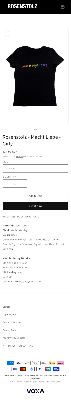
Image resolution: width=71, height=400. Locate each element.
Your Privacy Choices (14, 337)
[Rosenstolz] (22, 7)
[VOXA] (35, 391)
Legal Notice (9, 314)
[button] (63, 7)
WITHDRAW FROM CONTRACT (18, 345)
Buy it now (35, 205)
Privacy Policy (10, 330)
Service (6, 306)
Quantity (9, 176)
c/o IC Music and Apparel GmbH (47, 381)
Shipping (19, 156)
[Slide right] (43, 130)
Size (6, 161)
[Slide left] (28, 130)
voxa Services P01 (25, 381)
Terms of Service (12, 322)
